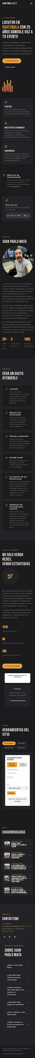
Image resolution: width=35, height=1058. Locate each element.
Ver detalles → (15, 186)
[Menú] (31, 3)
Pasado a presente (23, 764)
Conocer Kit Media (13, 666)
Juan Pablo (9, 3)
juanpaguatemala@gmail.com (13, 926)
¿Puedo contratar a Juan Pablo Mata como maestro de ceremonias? (15, 991)
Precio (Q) (10, 777)
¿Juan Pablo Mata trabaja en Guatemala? (15, 1003)
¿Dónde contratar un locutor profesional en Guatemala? (15, 1024)
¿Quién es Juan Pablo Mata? (15, 966)
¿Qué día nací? (8, 747)
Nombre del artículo (12, 769)
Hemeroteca (21, 747)
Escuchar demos (13, 61)
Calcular (11, 793)
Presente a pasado (12, 764)
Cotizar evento (10, 67)
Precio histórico (9, 743)
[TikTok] (15, 937)
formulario (8, 929)
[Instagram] (10, 937)
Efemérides (21, 743)
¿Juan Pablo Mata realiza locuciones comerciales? (13, 977)
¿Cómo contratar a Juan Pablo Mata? (16, 1013)
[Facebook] (4, 937)
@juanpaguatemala (18, 700)
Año (8, 784)
